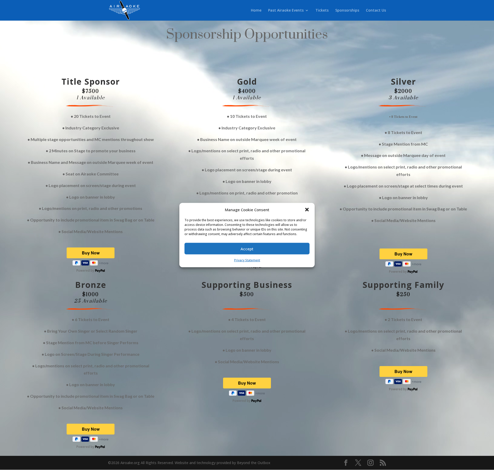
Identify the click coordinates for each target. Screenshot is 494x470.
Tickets (322, 10)
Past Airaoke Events (286, 10)
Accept (247, 248)
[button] (307, 209)
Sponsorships (347, 10)
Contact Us (376, 10)
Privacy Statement (247, 260)
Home (256, 10)
